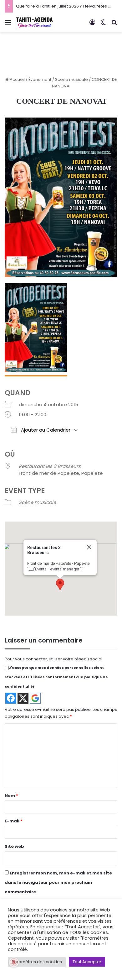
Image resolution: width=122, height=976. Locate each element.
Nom (11, 796)
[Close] (89, 547)
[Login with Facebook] (10, 698)
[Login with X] (23, 698)
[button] (60, 584)
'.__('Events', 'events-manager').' (55, 569)
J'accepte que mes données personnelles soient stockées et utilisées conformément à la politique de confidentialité (56, 677)
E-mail (14, 821)
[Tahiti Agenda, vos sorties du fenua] (34, 22)
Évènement (39, 79)
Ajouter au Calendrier (45, 430)
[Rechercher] (114, 25)
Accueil (17, 79)
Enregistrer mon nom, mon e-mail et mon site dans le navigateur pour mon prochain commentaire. (58, 882)
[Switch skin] (103, 25)
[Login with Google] (35, 698)
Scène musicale (71, 79)
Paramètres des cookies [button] (37, 962)
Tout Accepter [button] (87, 962)
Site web (14, 846)
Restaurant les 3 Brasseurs (50, 466)
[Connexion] (92, 25)
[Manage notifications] (14, 962)
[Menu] (8, 25)
